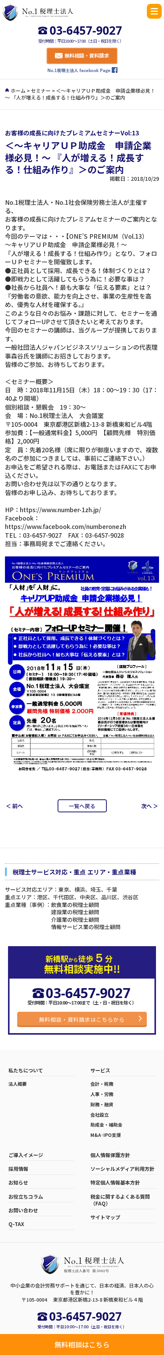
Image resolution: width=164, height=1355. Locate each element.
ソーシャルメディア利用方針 (122, 1168)
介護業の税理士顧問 (75, 919)
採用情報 (18, 1168)
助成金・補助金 (106, 1125)
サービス (100, 1070)
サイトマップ (105, 1217)
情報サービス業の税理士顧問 (86, 927)
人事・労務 (101, 1094)
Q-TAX (16, 1224)
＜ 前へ (14, 806)
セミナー (41, 90)
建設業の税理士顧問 (75, 912)
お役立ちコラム (25, 1196)
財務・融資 (101, 1104)
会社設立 (99, 1115)
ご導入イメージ (25, 1155)
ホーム (18, 90)
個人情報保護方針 (110, 1155)
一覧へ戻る (82, 806)
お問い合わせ (23, 1210)
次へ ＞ (149, 806)
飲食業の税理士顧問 (75, 904)
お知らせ (18, 1182)
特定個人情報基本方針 (115, 1182)
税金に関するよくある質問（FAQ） (120, 1200)
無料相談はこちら (82, 1344)
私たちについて (25, 1070)
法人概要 (17, 1084)
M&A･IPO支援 (105, 1135)
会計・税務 (101, 1084)
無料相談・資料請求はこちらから (82, 1019)
